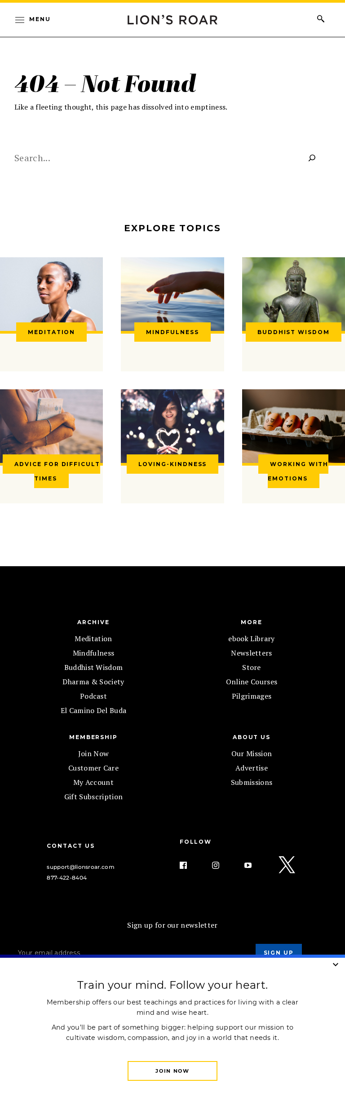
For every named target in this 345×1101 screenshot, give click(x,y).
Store (251, 667)
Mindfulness (94, 653)
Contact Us (70, 845)
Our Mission (251, 753)
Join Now (93, 753)
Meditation (93, 638)
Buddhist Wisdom (93, 667)
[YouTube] (255, 865)
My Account (93, 782)
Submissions (252, 782)
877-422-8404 (67, 877)
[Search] (312, 157)
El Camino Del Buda (94, 710)
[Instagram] (223, 865)
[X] (287, 865)
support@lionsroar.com (81, 866)
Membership (93, 737)
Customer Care (93, 768)
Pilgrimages (252, 696)
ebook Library (251, 638)
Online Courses (251, 682)
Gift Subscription (93, 797)
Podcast (93, 696)
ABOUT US (251, 737)
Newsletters (251, 653)
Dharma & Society (93, 682)
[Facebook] (190, 865)
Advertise (251, 768)
